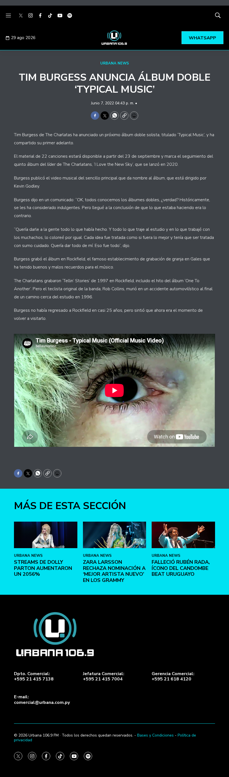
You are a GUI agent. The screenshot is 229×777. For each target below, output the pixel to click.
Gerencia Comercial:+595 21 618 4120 (173, 676)
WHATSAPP (202, 38)
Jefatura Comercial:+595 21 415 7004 (103, 676)
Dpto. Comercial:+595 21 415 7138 (34, 676)
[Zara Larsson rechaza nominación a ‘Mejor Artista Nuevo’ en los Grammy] (114, 535)
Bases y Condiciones (155, 735)
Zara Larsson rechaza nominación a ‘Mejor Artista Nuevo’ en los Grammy (114, 571)
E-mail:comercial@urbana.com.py (42, 699)
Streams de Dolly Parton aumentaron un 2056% (43, 568)
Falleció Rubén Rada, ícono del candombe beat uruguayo (181, 568)
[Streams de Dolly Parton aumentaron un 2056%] (45, 535)
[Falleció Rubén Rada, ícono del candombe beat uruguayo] (183, 535)
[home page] (114, 37)
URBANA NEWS (114, 63)
